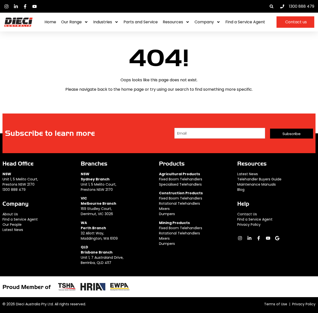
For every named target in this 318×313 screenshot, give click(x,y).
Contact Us (247, 214)
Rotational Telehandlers (179, 203)
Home (50, 22)
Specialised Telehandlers (180, 184)
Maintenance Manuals (256, 184)
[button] (271, 6)
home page (132, 89)
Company (204, 22)
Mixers (164, 208)
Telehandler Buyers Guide (259, 179)
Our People (12, 224)
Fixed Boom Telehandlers (180, 179)
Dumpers (167, 213)
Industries (102, 22)
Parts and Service (140, 22)
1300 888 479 (14, 189)
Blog (240, 189)
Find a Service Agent (245, 22)
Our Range (71, 22)
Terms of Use (275, 304)
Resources (173, 22)
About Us (10, 214)
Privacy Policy (249, 224)
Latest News (12, 229)
